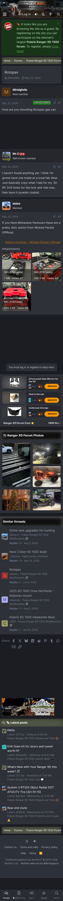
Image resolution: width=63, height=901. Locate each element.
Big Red (35, 386)
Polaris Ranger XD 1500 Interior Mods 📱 (30, 758)
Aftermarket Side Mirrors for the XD (43, 380)
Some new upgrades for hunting (32, 530)
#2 (59, 166)
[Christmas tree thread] (16, 499)
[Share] (54, 102)
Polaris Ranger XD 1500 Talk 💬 (25, 779)
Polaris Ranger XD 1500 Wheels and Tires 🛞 (32, 738)
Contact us (10, 847)
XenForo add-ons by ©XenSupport (40, 863)
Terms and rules (29, 847)
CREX (12, 621)
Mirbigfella (14, 77)
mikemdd (14, 600)
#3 (59, 216)
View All (54, 423)
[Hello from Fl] (47, 499)
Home (32, 853)
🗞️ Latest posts (16, 722)
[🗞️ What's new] (51, 14)
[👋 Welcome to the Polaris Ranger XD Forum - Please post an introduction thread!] (47, 476)
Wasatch (14, 534)
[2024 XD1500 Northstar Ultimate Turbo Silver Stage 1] (16, 465)
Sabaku (13, 573)
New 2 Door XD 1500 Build (28, 552)
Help (23, 853)
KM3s (11, 730)
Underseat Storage (38, 408)
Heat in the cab (36, 394)
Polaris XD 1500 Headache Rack (32, 617)
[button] (43, 14)
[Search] (58, 14)
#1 (59, 102)
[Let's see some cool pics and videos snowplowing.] (47, 453)
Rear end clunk (17, 808)
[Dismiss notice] (57, 24)
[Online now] (8, 159)
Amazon (52, 386)
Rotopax (15, 569)
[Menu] (5, 14)
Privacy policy (49, 847)
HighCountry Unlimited (35, 556)
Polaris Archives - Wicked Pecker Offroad (32, 242)
